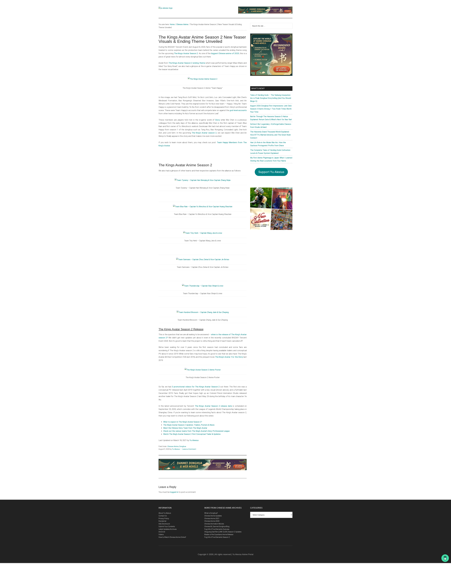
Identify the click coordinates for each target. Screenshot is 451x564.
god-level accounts (238, 110)
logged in (174, 492)
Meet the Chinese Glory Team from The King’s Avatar (185, 428)
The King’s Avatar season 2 (204, 133)
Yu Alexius (194, 440)
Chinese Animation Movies (214, 524)
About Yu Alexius (165, 513)
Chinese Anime (173, 446)
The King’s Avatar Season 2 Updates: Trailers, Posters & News (188, 425)
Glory (217, 120)
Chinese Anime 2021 (211, 518)
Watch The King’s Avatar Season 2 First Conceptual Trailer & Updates (192, 434)
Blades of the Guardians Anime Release (218, 534)
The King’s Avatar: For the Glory (229, 357)
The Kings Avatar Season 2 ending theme (187, 63)
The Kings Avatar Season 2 (186, 53)
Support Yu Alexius (271, 172)
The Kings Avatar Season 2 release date (213, 406)
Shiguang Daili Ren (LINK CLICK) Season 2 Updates (222, 532)
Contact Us (163, 516)
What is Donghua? (211, 513)
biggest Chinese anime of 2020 (225, 53)
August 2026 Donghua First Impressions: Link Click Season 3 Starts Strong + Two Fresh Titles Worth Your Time (271, 109)
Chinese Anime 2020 (211, 521)
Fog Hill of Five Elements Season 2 (217, 537)
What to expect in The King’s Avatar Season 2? (182, 422)
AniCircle (162, 532)
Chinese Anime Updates (213, 516)
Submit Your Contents (167, 526)
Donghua (182, 446)
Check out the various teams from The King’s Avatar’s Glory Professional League (196, 431)
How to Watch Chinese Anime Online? (172, 537)
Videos (161, 534)
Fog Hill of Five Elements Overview (216, 529)
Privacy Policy (164, 518)
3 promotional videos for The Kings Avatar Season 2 (196, 386)
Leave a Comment (189, 449)
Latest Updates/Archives (168, 529)
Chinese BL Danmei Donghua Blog (216, 526)
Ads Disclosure (164, 524)
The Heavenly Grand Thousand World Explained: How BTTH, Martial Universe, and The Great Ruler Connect (270, 135)
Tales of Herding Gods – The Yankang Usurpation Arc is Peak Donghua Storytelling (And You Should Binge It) (270, 98)
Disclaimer (162, 521)
